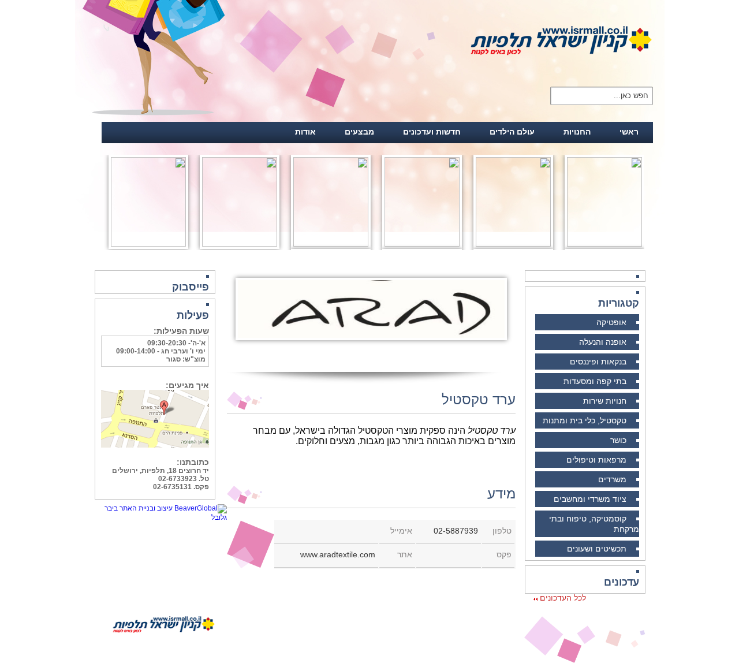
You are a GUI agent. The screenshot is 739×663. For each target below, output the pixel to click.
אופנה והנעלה (602, 342)
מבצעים (359, 131)
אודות (305, 131)
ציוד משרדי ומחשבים (590, 499)
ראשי (629, 131)
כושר (618, 440)
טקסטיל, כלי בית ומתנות (584, 420)
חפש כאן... (631, 95)
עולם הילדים (512, 131)
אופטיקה (611, 322)
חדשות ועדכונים (432, 131)
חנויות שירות (604, 400)
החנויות (577, 131)
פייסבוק (190, 287)
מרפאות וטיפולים (596, 459)
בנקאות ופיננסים (598, 361)
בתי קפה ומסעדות (594, 381)
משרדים (612, 479)
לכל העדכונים (562, 597)
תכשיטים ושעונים (596, 548)
